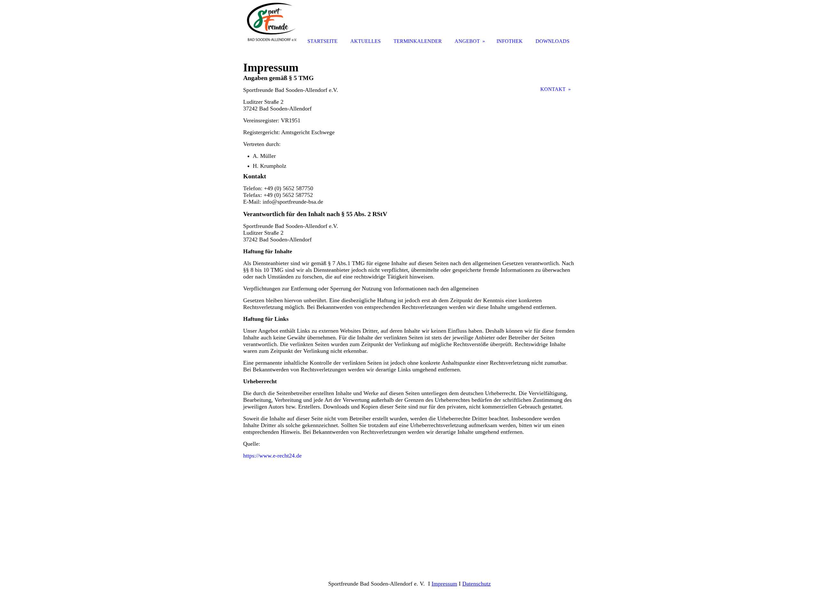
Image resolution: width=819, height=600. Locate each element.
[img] (272, 23)
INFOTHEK (510, 41)
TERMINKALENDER (418, 41)
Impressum (444, 583)
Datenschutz (476, 583)
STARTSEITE (322, 41)
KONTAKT (553, 89)
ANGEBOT (467, 41)
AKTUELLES (365, 41)
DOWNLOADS (552, 41)
